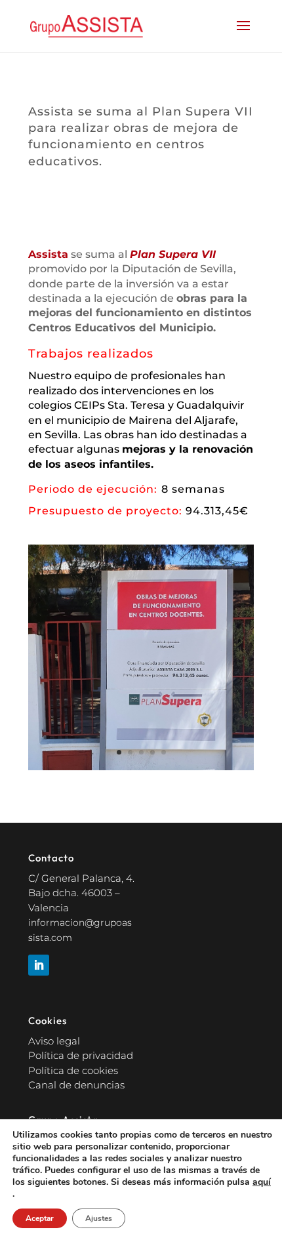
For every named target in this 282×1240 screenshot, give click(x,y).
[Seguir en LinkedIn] (38, 965)
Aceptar (40, 1218)
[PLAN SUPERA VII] (141, 770)
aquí (261, 1182)
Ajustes (98, 1218)
